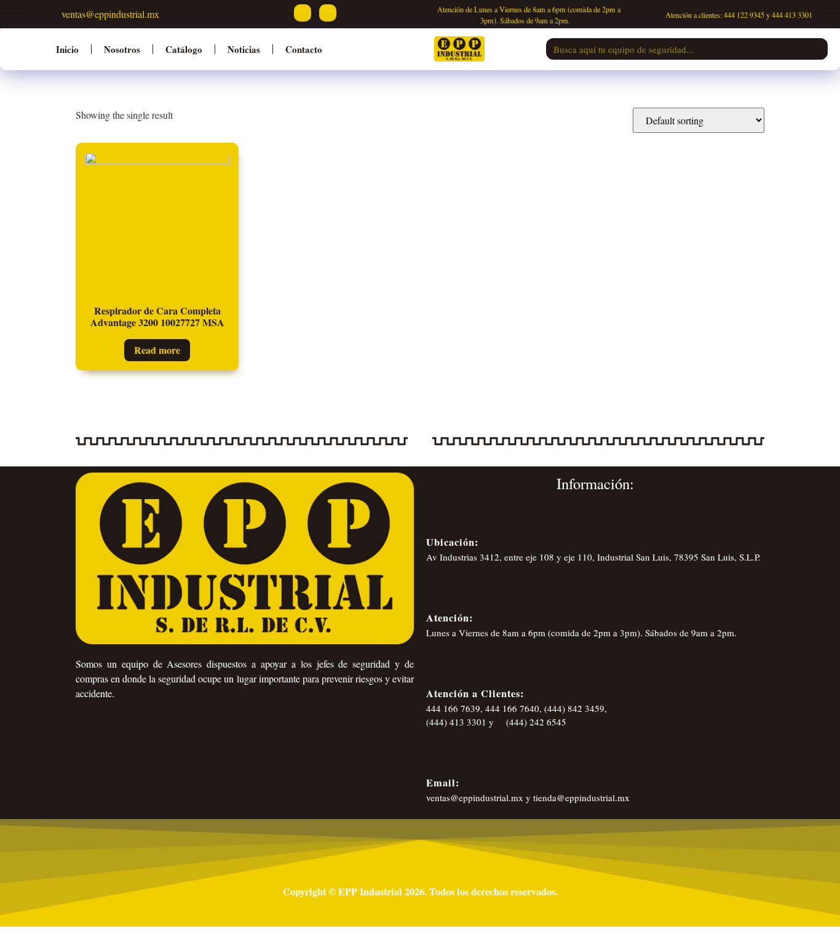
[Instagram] (327, 13)
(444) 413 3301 (456, 722)
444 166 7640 (512, 708)
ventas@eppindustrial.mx (108, 13)
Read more (157, 350)
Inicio (67, 49)
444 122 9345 (744, 15)
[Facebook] (302, 13)
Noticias (244, 49)
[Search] (817, 49)
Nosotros (122, 49)
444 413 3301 (792, 15)
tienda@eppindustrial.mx (581, 797)
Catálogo (183, 49)
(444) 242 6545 (535, 722)
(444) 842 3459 (574, 708)
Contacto (303, 49)
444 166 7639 (453, 708)
